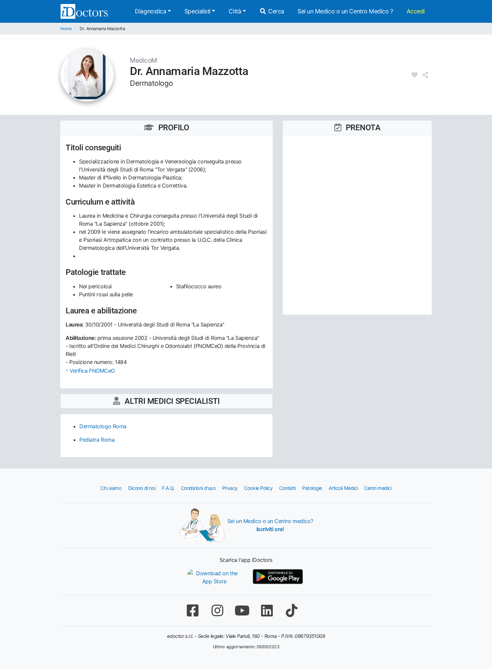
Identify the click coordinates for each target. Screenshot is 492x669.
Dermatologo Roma (103, 426)
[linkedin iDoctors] (266, 610)
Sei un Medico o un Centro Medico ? (345, 11)
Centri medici (377, 488)
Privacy (230, 488)
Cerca (275, 11)
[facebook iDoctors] (192, 610)
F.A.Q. (168, 488)
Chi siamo (110, 488)
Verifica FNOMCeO (92, 370)
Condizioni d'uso (198, 488)
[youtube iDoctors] (242, 610)
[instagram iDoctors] (217, 610)
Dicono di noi (141, 488)
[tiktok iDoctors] (291, 610)
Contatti (287, 488)
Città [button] (235, 11)
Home (65, 28)
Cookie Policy (258, 488)
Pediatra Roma (96, 439)
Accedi (416, 11)
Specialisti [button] (197, 11)
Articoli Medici (343, 488)
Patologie (312, 488)
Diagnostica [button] (150, 11)
